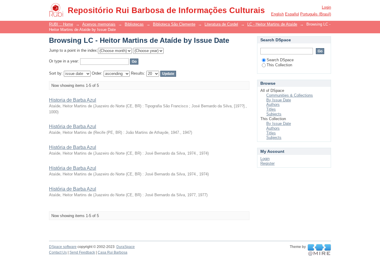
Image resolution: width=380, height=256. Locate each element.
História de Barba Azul (72, 126)
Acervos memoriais (98, 24)
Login (326, 7)
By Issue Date (278, 100)
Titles (271, 109)
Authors (273, 104)
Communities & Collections (289, 95)
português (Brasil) (315, 14)
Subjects (273, 114)
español (292, 14)
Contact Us (58, 252)
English (277, 14)
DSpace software (63, 247)
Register (267, 163)
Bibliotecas (134, 24)
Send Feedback (82, 252)
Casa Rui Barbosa (112, 252)
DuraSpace (125, 247)
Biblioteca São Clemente (174, 24)
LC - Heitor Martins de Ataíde (272, 24)
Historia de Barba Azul (72, 100)
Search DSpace (280, 60)
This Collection (279, 65)
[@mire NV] (319, 250)
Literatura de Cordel (221, 24)
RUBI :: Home (61, 24)
